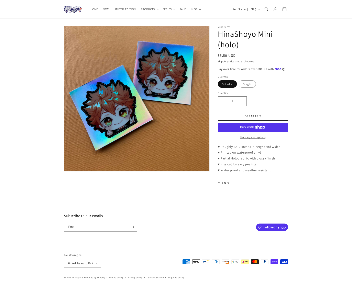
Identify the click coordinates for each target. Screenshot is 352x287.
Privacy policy (135, 277)
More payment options (252, 137)
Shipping (223, 61)
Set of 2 (227, 84)
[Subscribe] (132, 227)
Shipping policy (176, 277)
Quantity (223, 93)
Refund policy (116, 277)
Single (247, 84)
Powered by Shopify (94, 277)
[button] (149, 9)
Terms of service (155, 277)
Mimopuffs (78, 277)
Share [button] (225, 182)
